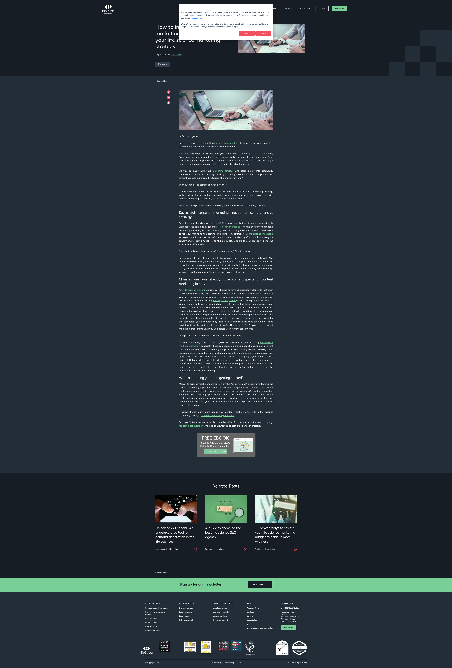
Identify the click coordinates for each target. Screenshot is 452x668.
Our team (250, 612)
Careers (322, 8)
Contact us (339, 8)
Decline (263, 33)
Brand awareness (186, 608)
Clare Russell (176, 55)
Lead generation (185, 612)
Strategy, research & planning (156, 608)
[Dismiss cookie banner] (270, 8)
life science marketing (226, 143)
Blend (304, 663)
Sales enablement (186, 620)
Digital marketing (151, 622)
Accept (247, 33)
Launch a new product (221, 612)
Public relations (151, 626)
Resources (304, 8)
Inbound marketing (152, 630)
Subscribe (258, 585)
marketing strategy (223, 171)
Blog (248, 624)
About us (273, 8)
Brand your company (221, 608)
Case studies (288, 8)
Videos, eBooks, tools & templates (260, 628)
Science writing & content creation (155, 613)
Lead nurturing (184, 616)
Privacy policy (216, 663)
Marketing (162, 64)
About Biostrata (253, 608)
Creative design (151, 618)
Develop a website (220, 616)
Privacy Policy (196, 18)
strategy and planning (225, 301)
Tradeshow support (220, 620)
